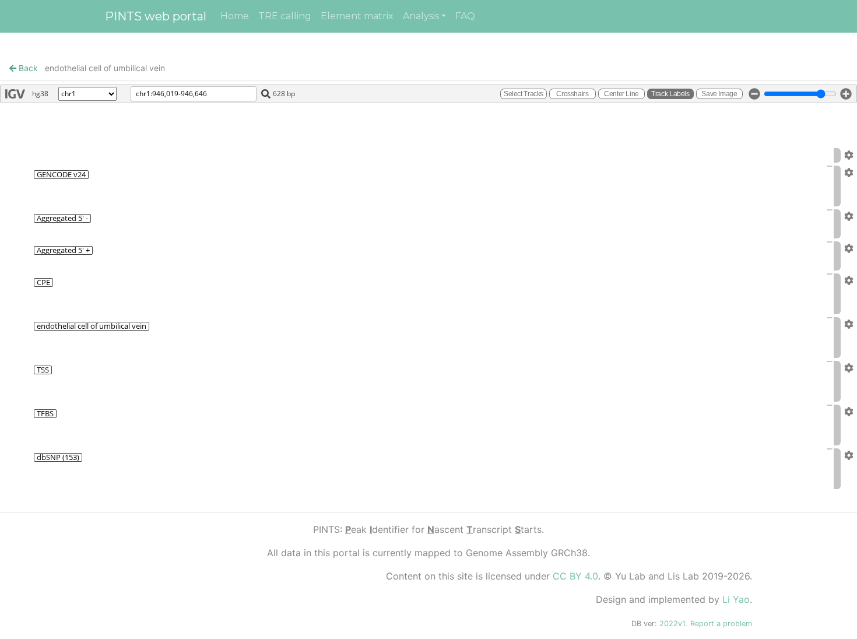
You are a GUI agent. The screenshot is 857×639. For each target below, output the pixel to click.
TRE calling (284, 16)
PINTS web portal (155, 16)
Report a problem (721, 623)
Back (27, 68)
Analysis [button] (421, 16)
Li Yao (736, 599)
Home (234, 16)
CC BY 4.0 (575, 576)
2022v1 (672, 623)
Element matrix (357, 16)
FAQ (465, 16)
